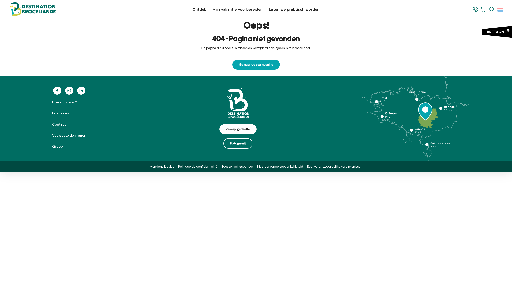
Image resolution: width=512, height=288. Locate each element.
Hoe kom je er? (64, 102)
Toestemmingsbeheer (237, 166)
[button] (491, 9)
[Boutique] (483, 11)
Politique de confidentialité (197, 166)
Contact (59, 124)
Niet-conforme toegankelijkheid (280, 166)
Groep (57, 146)
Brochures (60, 113)
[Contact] (475, 11)
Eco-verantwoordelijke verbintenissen (334, 166)
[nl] (500, 10)
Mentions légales (162, 166)
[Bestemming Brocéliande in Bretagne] (30, 9)
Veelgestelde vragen (69, 135)
